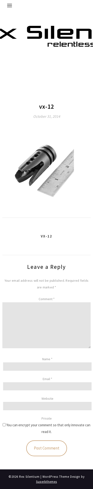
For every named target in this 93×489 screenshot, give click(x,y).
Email (47, 379)
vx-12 (46, 236)
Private (46, 418)
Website (47, 398)
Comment (47, 299)
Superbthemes (46, 482)
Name (47, 359)
